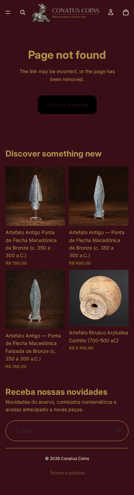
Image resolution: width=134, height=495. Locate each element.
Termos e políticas (67, 472)
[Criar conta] (118, 430)
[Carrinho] (125, 12)
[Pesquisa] (22, 12)
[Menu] (8, 12)
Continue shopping (67, 104)
